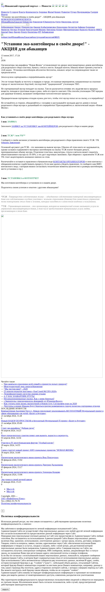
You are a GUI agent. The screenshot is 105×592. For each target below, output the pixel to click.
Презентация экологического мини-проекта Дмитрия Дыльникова (32, 465)
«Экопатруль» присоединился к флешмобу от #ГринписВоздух (33, 401)
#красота (83, 29)
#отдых (13, 29)
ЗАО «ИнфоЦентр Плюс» (13, 498)
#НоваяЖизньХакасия (11, 22)
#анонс (17, 27)
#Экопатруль (49, 22)
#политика (32, 32)
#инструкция (32, 29)
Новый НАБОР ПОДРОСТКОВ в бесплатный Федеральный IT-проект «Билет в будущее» (43, 421)
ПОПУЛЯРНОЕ (16, 19)
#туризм (21, 29)
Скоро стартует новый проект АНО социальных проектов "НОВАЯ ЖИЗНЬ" (37, 450)
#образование (7, 27)
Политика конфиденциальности (16, 503)
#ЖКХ (99, 29)
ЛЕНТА (27, 19)
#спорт (59, 29)
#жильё (4, 32)
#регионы (51, 29)
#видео (17, 32)
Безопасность (32, 12)
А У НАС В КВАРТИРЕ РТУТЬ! (19, 396)
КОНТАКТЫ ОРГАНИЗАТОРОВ (69, 161)
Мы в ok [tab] (10, 491)
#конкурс (5, 29)
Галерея (94, 12)
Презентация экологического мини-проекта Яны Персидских (30, 457)
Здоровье (43, 12)
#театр (24, 32)
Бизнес (57, 12)
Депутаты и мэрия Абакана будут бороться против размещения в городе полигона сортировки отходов (52, 406)
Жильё (51, 12)
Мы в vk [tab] (10, 489)
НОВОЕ (5, 19)
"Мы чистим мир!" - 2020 (16, 389)
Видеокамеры (83, 12)
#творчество (27, 27)
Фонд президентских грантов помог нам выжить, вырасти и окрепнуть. (34, 435)
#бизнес (42, 29)
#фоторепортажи (71, 29)
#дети (58, 22)
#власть (91, 29)
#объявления (48, 32)
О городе (14, 12)
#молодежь (66, 22)
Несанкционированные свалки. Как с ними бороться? (29, 399)
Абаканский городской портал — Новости (27, 6)
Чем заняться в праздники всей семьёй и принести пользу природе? (35, 384)
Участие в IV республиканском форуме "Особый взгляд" (27, 443)
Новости (5, 12)
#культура (72, 27)
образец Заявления (10, 142)
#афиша (81, 27)
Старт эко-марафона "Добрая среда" (18, 428)
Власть (22, 12)
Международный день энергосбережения (23, 386)
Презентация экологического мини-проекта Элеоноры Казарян (30, 472)
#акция (36, 27)
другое (75, 22)
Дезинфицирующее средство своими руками (25, 394)
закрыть (5, 589)
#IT (39, 32)
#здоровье (90, 27)
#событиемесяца (48, 27)
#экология (37, 22)
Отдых (73, 12)
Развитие (65, 12)
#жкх (10, 32)
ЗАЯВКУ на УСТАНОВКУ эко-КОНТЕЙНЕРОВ (34, 126)
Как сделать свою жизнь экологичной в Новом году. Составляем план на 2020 (40, 403)
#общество (27, 22)
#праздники (62, 27)
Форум (4, 14)
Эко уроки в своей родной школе (16, 479)
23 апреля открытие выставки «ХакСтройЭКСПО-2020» (30, 391)
